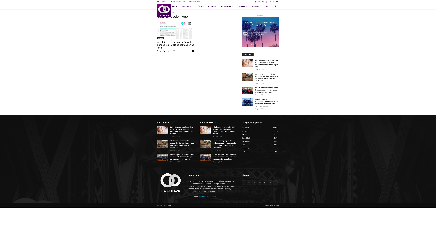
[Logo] (164, 10)
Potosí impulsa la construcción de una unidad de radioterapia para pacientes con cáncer (266, 90)
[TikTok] (269, 1)
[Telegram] (266, 1)
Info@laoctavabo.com (207, 196)
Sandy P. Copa (161, 51)
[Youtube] (277, 1)
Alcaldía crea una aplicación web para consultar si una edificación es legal (175, 45)
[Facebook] (255, 1)
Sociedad (160, 38)
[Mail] (262, 1)
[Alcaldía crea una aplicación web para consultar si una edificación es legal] (175, 30)
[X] (273, 1)
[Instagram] (259, 1)
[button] (276, 6)
